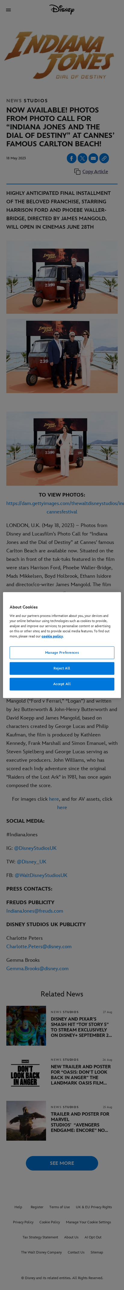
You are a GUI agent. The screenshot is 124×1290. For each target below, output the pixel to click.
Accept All (62, 684)
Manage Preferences (62, 653)
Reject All (62, 668)
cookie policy (52, 636)
